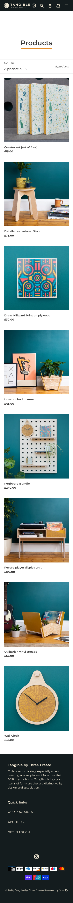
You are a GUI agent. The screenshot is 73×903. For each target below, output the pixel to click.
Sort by (9, 62)
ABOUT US (16, 822)
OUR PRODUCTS (20, 812)
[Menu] (66, 5)
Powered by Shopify (56, 890)
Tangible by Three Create (29, 890)
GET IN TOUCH (19, 832)
